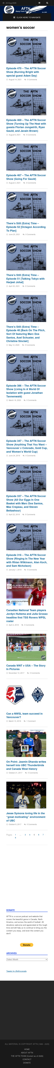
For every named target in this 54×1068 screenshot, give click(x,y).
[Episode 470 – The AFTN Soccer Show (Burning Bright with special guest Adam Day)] (26, 50)
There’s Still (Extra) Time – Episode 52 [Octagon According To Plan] (26, 226)
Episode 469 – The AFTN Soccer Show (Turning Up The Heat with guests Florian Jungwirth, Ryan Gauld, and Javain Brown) (26, 125)
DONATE (27, 1062)
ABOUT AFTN (27, 1052)
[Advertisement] (27, 879)
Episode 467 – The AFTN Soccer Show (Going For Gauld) (26, 177)
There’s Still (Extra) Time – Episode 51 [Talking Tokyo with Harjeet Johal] (25, 278)
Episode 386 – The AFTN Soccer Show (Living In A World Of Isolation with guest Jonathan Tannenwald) (26, 391)
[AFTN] (27, 9)
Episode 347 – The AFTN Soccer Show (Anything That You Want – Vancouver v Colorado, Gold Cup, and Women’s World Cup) (27, 446)
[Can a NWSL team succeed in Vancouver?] (26, 695)
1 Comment (31, 721)
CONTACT (27, 1059)
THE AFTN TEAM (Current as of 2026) (27, 1056)
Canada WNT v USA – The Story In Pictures (26, 667)
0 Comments (32, 79)
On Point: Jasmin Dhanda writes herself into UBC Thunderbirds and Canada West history (26, 765)
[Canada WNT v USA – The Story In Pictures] (26, 647)
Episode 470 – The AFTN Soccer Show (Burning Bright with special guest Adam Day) (26, 71)
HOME (27, 1049)
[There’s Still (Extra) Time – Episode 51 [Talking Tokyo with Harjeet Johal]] (26, 256)
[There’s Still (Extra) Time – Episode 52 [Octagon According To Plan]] (26, 205)
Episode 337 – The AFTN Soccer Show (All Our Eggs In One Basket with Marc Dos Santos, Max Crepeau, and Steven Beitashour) (26, 503)
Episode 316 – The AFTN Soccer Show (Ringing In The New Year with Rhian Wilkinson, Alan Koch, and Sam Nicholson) (26, 560)
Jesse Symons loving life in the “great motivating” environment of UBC (25, 816)
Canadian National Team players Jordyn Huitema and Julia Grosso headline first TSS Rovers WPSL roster (27, 615)
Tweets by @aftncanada (16, 971)
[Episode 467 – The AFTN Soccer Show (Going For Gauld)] (26, 157)
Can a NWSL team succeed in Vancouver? (24, 715)
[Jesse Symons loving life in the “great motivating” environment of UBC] (26, 795)
